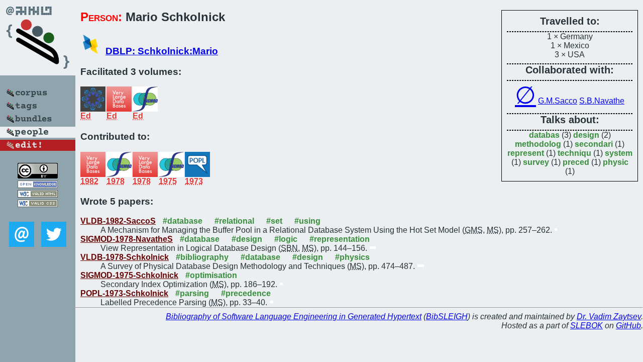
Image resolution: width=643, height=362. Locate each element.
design (586, 135)
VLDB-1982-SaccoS (118, 221)
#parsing (192, 293)
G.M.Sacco (557, 101)
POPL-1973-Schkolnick (124, 293)
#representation (339, 239)
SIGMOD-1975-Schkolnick (129, 275)
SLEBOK (586, 325)
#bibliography (202, 257)
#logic (285, 239)
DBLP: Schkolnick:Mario (161, 51)
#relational (234, 221)
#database (182, 221)
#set (274, 221)
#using (307, 221)
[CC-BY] (38, 175)
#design (247, 239)
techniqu (574, 153)
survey (536, 162)
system (618, 153)
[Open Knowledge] (38, 185)
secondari (594, 144)
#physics (352, 257)
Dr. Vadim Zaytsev (609, 316)
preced (576, 162)
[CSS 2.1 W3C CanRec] (38, 214)
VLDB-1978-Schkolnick (124, 257)
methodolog (538, 144)
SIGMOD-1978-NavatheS (126, 239)
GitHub (628, 325)
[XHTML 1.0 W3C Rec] (38, 195)
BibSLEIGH (447, 316)
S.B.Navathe (601, 101)
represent (525, 153)
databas (544, 135)
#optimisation (211, 275)
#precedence (246, 293)
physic (615, 162)
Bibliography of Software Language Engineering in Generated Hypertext (293, 316)
